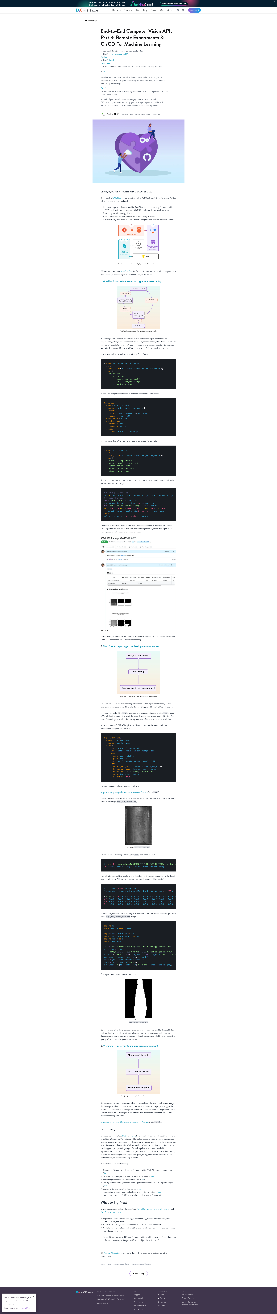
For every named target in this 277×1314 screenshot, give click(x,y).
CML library (117, 197)
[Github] (177, 10)
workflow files (126, 271)
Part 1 (124, 1135)
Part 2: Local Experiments (111, 1212)
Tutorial (148, 1264)
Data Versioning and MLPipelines (115, 55)
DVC (127, 1264)
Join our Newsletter (112, 1252)
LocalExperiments (107, 62)
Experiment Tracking (138, 1264)
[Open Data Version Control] (132, 10)
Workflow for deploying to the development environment (131, 646)
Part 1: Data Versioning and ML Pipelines (153, 1209)
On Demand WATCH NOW (174, 3)
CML (109, 1264)
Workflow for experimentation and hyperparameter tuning (132, 281)
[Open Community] (172, 10)
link (105, 1173)
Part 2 (103, 88)
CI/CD (103, 1264)
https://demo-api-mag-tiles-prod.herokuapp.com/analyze (125, 1121)
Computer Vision (118, 1264)
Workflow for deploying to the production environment (130, 1046)
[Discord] (182, 10)
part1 (103, 73)
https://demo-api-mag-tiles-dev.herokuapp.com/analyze (124, 792)
